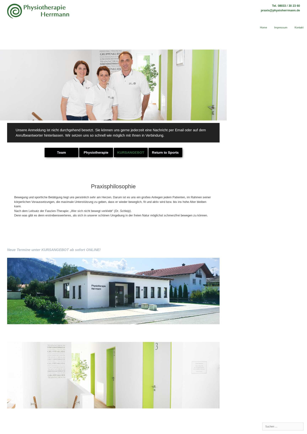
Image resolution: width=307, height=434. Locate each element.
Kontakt (299, 27)
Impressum (280, 27)
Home (263, 27)
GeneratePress (66, 424)
